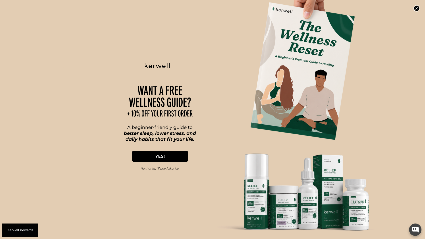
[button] (160, 156)
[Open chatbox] (415, 230)
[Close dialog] (416, 8)
